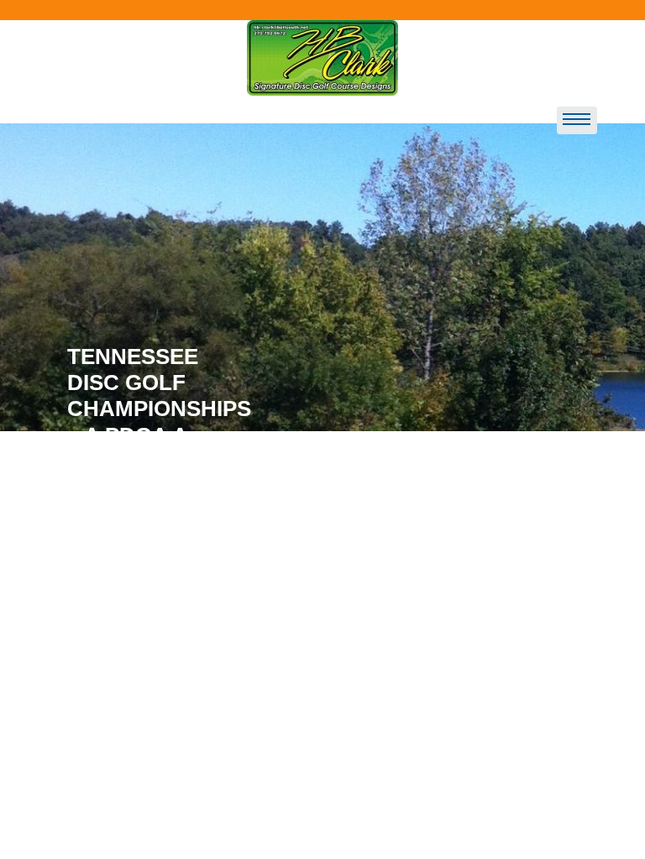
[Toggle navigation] (577, 121)
